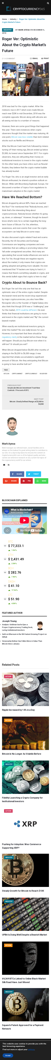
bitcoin (6, 373)
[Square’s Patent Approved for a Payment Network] (25, 1021)
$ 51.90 (13, 599)
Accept (7, 1055)
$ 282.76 (14, 572)
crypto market (17, 373)
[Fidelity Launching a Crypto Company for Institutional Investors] (25, 793)
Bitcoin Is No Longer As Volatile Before (21, 753)
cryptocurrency (31, 373)
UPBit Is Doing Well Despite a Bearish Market (24, 934)
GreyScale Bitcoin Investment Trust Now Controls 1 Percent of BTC (23, 387)
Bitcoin (8, 720)
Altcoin (8, 676)
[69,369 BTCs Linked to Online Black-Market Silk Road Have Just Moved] (25, 974)
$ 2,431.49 (16, 559)
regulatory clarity (9, 337)
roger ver (43, 373)
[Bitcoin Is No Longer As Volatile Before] (25, 749)
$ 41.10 (13, 586)
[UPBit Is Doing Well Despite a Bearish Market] (25, 930)
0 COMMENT (9, 59)
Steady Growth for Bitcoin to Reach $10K (23, 890)
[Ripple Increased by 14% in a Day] (25, 705)
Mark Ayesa (24, 30)
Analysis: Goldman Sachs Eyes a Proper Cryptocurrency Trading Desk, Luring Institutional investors (17, 627)
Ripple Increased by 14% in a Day (18, 709)
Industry (13, 19)
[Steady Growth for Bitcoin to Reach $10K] (25, 886)
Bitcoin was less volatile (22, 137)
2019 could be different (26, 310)
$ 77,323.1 (16, 546)
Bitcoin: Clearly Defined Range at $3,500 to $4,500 (27, 401)
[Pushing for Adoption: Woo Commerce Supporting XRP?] (25, 840)
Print (46, 58)
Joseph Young (9, 621)
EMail (35, 58)
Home (4, 19)
